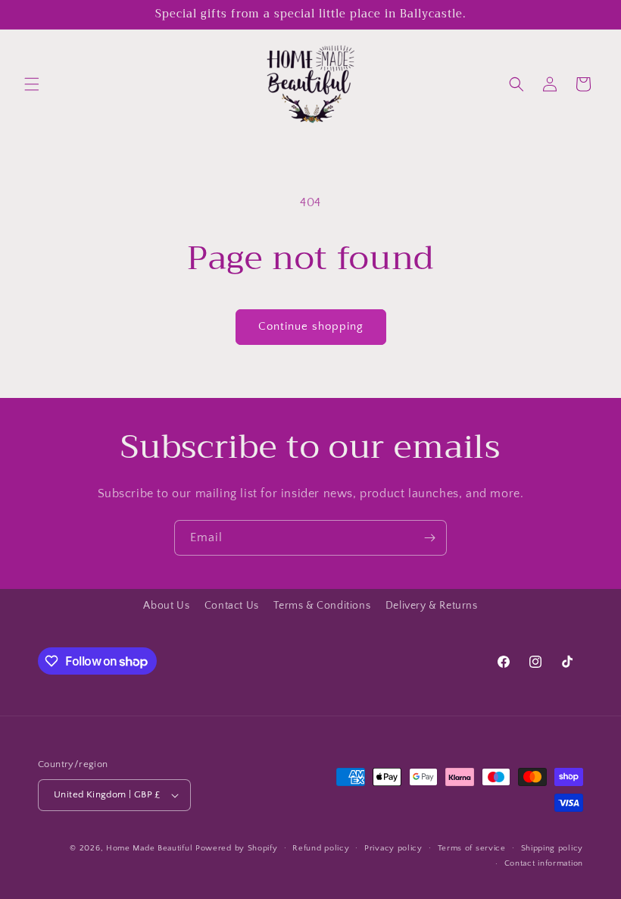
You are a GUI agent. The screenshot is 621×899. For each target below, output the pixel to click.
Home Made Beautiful (149, 848)
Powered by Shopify (236, 848)
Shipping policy (552, 848)
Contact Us (231, 606)
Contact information (543, 863)
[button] (31, 84)
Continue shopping (311, 326)
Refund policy (320, 848)
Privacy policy (393, 848)
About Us (166, 606)
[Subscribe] (429, 538)
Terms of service (472, 848)
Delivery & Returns (431, 606)
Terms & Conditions (321, 606)
